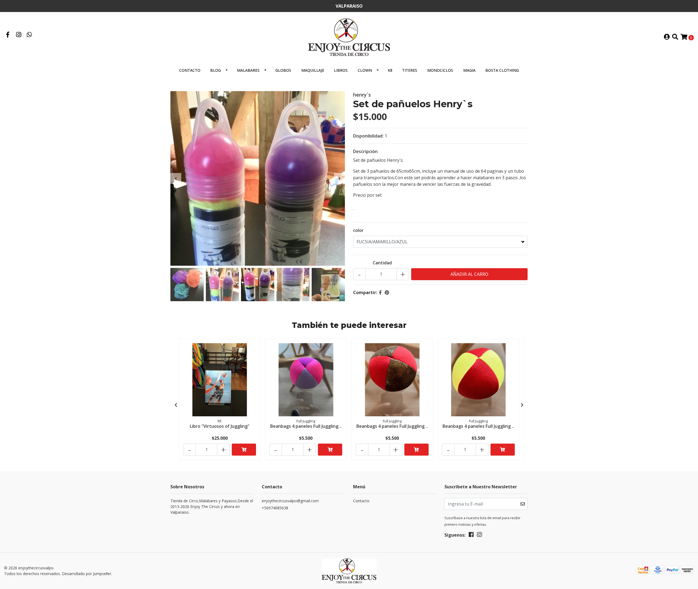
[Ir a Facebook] (8, 35)
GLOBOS (283, 70)
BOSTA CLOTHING (502, 70)
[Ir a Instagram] (19, 35)
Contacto (189, 70)
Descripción (365, 151)
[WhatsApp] (29, 35)
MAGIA (469, 70)
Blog (215, 70)
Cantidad (382, 263)
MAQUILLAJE (312, 70)
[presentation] (175, 178)
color (358, 230)
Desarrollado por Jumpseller (86, 573)
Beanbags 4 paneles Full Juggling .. (306, 426)
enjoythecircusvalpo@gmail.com (290, 500)
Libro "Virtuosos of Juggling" (219, 426)
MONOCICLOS (440, 70)
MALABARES (248, 70)
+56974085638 (275, 507)
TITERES (409, 70)
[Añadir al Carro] (244, 450)
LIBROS (341, 70)
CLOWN (365, 70)
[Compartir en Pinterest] (387, 292)
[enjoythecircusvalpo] (349, 37)
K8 (390, 70)
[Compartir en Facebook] (380, 292)
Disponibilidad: (368, 136)
